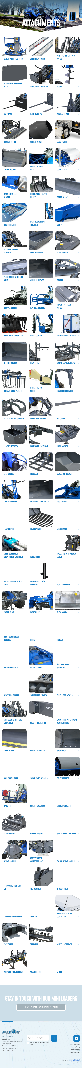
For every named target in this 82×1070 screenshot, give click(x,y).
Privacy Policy (75, 1044)
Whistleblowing (75, 1049)
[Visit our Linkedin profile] (62, 1038)
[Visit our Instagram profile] (69, 1038)
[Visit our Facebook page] (54, 1038)
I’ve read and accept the (39, 1043)
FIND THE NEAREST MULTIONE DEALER (41, 1007)
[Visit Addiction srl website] (74, 1060)
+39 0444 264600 (10, 1046)
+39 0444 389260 (10, 1048)
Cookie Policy (76, 1047)
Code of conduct (75, 1052)
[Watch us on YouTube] (76, 1038)
